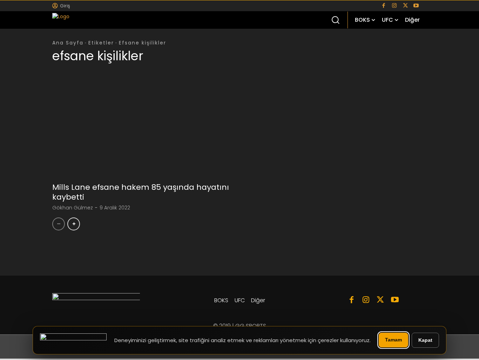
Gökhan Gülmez (72, 207)
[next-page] (73, 223)
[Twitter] (405, 5)
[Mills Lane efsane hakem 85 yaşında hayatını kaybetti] (143, 132)
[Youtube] (416, 5)
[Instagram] (394, 5)
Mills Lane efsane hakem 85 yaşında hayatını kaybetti (140, 192)
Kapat (425, 340)
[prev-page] (58, 223)
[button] (335, 19)
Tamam (393, 339)
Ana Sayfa (67, 42)
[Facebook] (383, 5)
